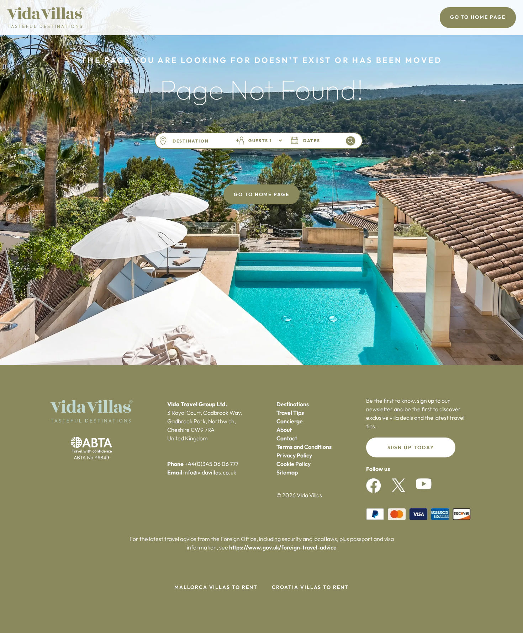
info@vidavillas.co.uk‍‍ (209, 472)
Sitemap (287, 472)
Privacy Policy (294, 455)
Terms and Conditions (304, 446)
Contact (286, 438)
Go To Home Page (478, 17)
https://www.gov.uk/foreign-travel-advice (283, 547)
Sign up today (410, 447)
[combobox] (199, 140)
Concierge (289, 421)
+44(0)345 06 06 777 (211, 463)
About (284, 429)
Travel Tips (290, 412)
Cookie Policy (293, 463)
